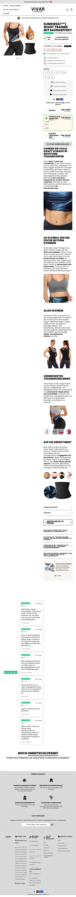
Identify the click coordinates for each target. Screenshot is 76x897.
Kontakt (6, 13)
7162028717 (35, 878)
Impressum (61, 843)
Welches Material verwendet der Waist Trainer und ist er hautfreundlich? (58, 555)
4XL (52, 77)
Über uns (46, 850)
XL (59, 72)
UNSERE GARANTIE (51, 507)
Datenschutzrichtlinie (63, 851)
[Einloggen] (67, 9)
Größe (47, 69)
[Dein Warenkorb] (71, 9)
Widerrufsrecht (62, 846)
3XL (46, 77)
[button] (57, 110)
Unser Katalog (15, 6)
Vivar (33, 894)
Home (5, 6)
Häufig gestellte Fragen (48, 856)
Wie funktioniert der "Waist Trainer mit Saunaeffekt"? (56, 530)
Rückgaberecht (62, 848)
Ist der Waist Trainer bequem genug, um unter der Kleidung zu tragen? (57, 538)
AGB (59, 840)
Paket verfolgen (48, 853)
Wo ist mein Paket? (11, 9)
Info (45, 842)
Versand (46, 848)
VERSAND (47, 513)
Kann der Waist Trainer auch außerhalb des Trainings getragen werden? (56, 546)
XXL (64, 72)
